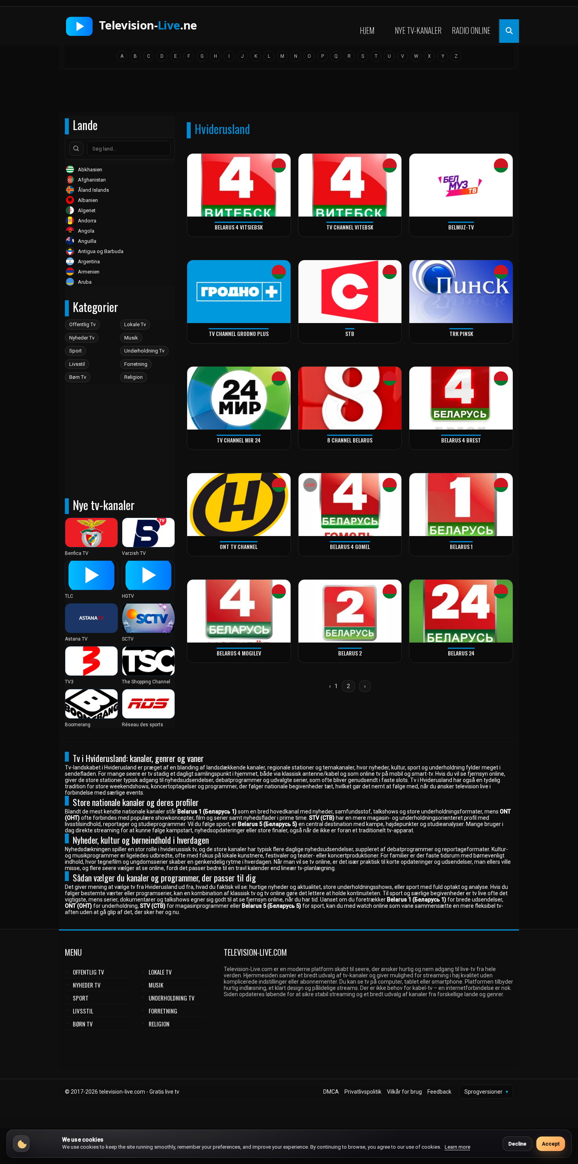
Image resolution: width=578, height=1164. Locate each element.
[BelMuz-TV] (461, 185)
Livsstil (77, 364)
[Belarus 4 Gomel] (350, 504)
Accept (551, 1144)
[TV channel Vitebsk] (350, 185)
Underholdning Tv (144, 351)
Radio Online (471, 30)
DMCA (331, 1092)
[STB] (350, 291)
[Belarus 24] (461, 611)
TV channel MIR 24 (239, 440)
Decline (517, 1144)
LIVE (310, 485)
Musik (131, 338)
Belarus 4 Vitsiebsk (239, 227)
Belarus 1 (461, 546)
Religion (133, 377)
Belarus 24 (461, 653)
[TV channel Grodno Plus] (239, 291)
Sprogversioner (486, 1092)
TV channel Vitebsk (349, 227)
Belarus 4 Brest (461, 440)
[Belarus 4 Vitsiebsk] (239, 185)
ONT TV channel (239, 546)
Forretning (135, 364)
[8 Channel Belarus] (350, 398)
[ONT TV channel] (239, 504)
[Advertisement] (289, 93)
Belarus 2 (350, 653)
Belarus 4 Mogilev (239, 653)
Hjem (367, 30)
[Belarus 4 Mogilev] (239, 611)
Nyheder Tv (81, 338)
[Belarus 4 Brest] (461, 398)
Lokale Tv (135, 324)
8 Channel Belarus (349, 440)
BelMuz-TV (461, 227)
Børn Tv (77, 377)
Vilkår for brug (404, 1092)
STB (349, 333)
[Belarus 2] (350, 611)
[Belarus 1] (461, 504)
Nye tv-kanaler (418, 30)
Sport (75, 351)
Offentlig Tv (82, 324)
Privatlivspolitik (362, 1092)
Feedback (439, 1092)
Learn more (457, 1147)
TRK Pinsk (461, 333)
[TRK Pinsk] (461, 291)
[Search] (76, 148)
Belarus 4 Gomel (350, 546)
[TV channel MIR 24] (239, 398)
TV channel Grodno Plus (239, 333)
